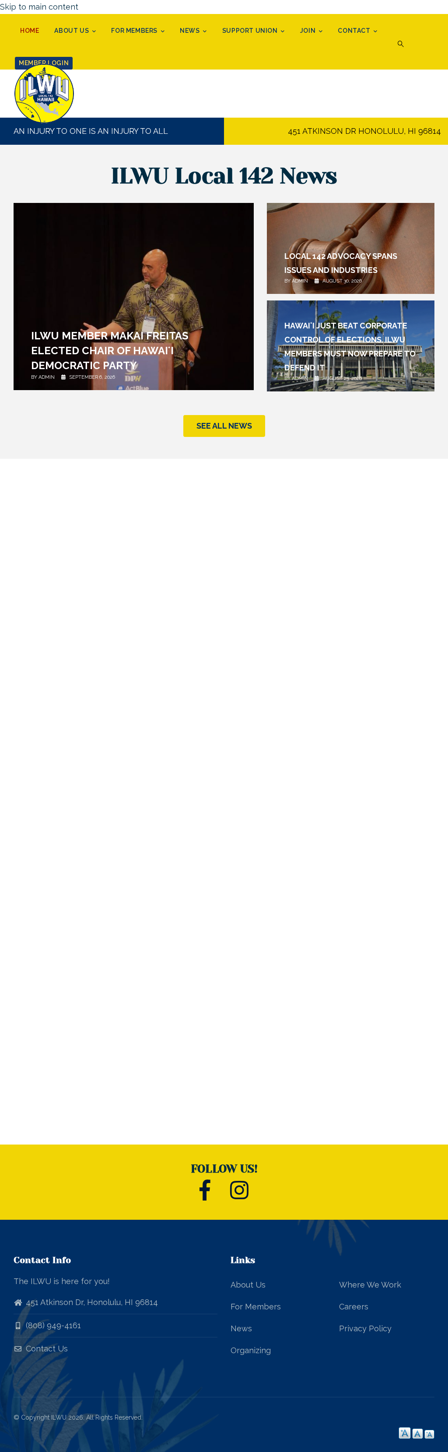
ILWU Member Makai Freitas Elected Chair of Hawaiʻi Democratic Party (110, 350)
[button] (401, 44)
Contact (355, 30)
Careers (353, 1306)
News (190, 30)
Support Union (250, 30)
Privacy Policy (365, 1328)
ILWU (58, 1417)
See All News (224, 425)
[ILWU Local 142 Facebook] (205, 1195)
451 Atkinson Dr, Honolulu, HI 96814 (92, 1302)
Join (308, 30)
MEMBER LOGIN (44, 62)
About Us (72, 30)
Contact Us (46, 1348)
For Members (135, 30)
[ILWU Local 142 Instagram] (239, 1195)
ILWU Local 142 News (224, 175)
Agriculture (365, 1060)
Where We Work (370, 1284)
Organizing (251, 1350)
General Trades (193, 1051)
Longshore (123, 1060)
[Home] (61, 93)
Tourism (274, 1060)
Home (29, 30)
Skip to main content (39, 6)
